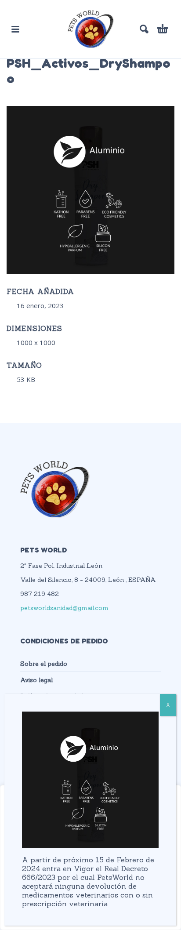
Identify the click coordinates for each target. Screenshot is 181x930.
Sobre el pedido (43, 664)
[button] (15, 29)
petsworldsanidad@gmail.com (64, 608)
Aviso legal (36, 680)
